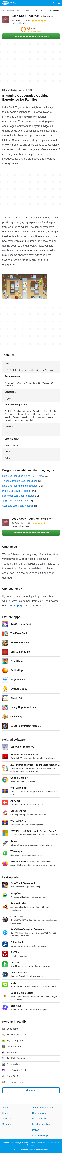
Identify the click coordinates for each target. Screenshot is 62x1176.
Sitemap (6, 1124)
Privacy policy (39, 1118)
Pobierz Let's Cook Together (16, 491)
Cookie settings (40, 1135)
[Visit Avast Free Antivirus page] (31, 29)
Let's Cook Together (32, 15)
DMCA (35, 1129)
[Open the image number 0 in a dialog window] (24, 286)
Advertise (7, 1118)
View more (31, 1090)
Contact (6, 1113)
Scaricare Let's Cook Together (17, 506)
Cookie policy (39, 1113)
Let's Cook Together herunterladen (19, 486)
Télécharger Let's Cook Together (19, 481)
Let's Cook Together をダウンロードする (23, 476)
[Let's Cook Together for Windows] (5, 19)
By (18, 20)
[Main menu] (59, 3)
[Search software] (53, 3)
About (5, 1107)
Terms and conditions (43, 1107)
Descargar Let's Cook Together (18, 496)
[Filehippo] (10, 3)
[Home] (3, 10)
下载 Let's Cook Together (15, 500)
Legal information (41, 1124)
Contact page (15, 605)
